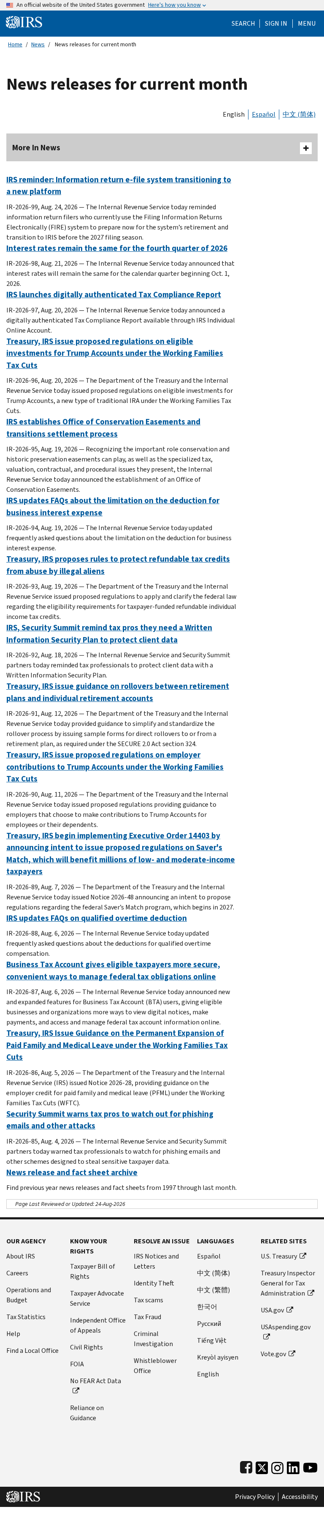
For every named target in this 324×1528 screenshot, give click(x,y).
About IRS (20, 1256)
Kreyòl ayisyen (217, 1357)
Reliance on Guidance (87, 1412)
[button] (276, 23)
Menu (307, 23)
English (234, 114)
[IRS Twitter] (262, 1465)
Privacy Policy (255, 1497)
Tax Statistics (26, 1316)
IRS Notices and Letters (156, 1261)
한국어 (207, 1306)
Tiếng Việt (212, 1340)
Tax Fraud (147, 1316)
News (38, 44)
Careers (17, 1273)
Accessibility (300, 1497)
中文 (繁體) (213, 1289)
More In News (36, 147)
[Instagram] (277, 1465)
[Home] (24, 21)
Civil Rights (86, 1347)
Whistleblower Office (155, 1365)
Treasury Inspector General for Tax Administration (288, 1283)
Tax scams (148, 1300)
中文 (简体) (299, 114)
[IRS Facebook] (246, 1465)
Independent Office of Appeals (98, 1325)
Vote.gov (273, 1353)
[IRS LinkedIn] (293, 1465)
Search (243, 23)
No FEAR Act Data (95, 1380)
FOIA (77, 1364)
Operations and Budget (28, 1294)
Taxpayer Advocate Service (97, 1298)
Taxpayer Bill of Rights (92, 1271)
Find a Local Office (32, 1350)
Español (263, 114)
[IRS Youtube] (310, 1465)
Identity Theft (154, 1283)
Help (13, 1333)
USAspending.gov (285, 1327)
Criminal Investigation (153, 1338)
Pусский (209, 1323)
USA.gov (272, 1310)
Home (15, 44)
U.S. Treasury (279, 1256)
